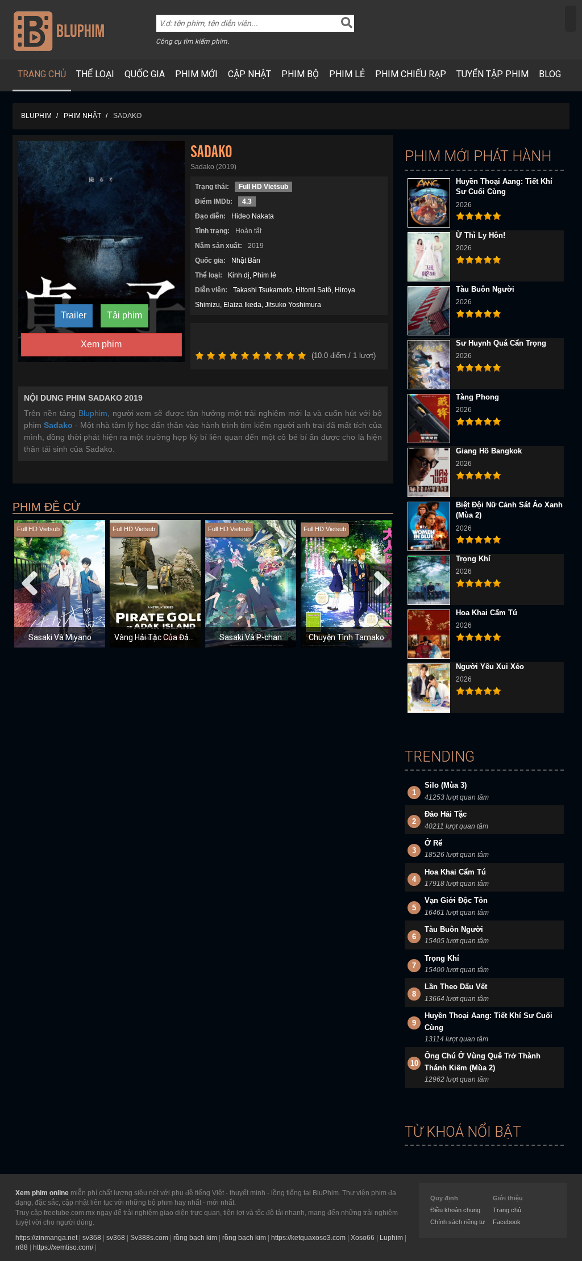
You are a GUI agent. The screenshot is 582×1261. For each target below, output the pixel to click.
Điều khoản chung (455, 1210)
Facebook (507, 1221)
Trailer (73, 315)
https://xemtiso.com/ (63, 1247)
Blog (550, 74)
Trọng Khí (473, 558)
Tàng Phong (477, 397)
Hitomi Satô (313, 290)
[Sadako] (101, 250)
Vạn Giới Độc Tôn (456, 900)
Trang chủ (42, 74)
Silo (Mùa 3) (446, 785)
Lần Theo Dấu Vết (456, 986)
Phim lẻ (347, 74)
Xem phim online (42, 1193)
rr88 (21, 1247)
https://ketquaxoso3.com (308, 1238)
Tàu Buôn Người (485, 289)
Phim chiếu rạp (410, 74)
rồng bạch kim (195, 1238)
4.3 (247, 201)
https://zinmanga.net (46, 1238)
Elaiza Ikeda (242, 305)
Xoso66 (363, 1238)
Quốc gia (144, 74)
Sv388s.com (149, 1238)
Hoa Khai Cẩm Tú (486, 612)
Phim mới (196, 74)
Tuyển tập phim (492, 74)
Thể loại (95, 74)
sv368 (91, 1238)
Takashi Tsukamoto (262, 290)
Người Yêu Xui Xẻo (490, 666)
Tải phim (124, 315)
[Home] (59, 30)
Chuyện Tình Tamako (346, 637)
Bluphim (92, 413)
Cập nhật (249, 74)
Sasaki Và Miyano (60, 637)
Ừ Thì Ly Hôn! (480, 235)
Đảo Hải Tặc (446, 814)
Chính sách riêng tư (457, 1221)
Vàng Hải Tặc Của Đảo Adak (164, 637)
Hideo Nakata (252, 216)
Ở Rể (433, 843)
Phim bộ (300, 74)
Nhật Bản (245, 260)
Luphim (391, 1238)
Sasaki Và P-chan (250, 637)
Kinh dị (239, 275)
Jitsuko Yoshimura (293, 305)
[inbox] (570, 19)
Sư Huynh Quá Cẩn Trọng (501, 343)
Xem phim (101, 344)
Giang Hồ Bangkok (489, 451)
